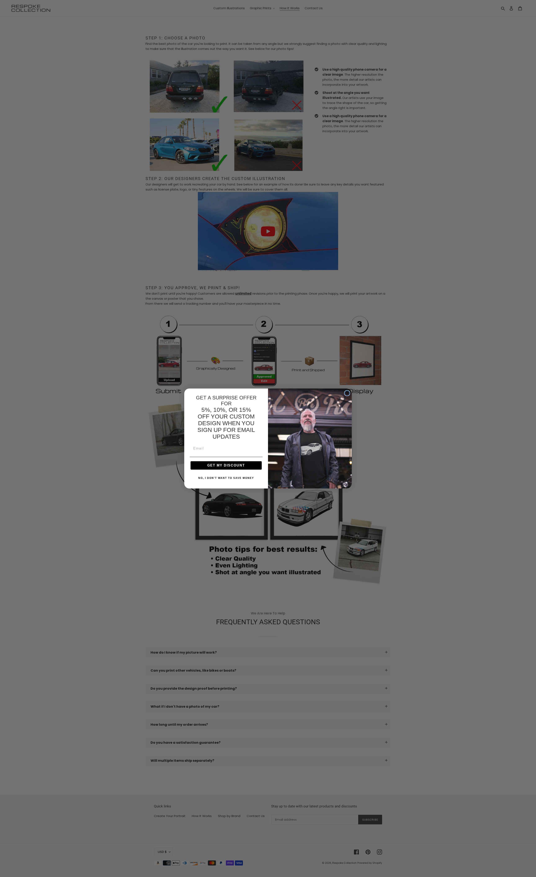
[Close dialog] (347, 393)
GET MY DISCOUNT (226, 465)
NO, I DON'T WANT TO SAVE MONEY (226, 478)
